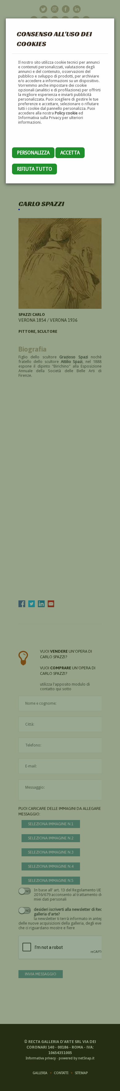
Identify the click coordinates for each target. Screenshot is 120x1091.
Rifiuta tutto (34, 169)
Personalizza (33, 153)
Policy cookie (66, 113)
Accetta (70, 153)
